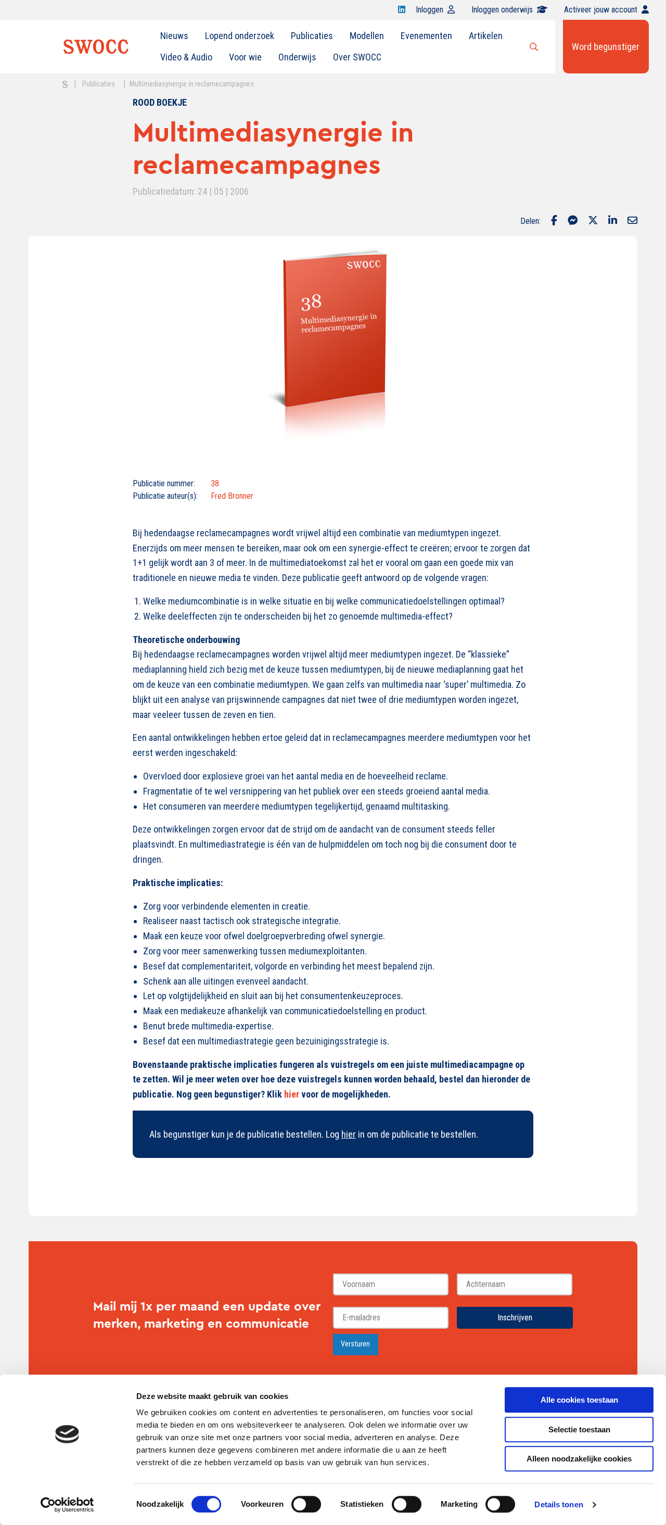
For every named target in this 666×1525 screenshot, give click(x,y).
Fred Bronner (232, 496)
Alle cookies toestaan (579, 1399)
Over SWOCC (357, 57)
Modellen (367, 35)
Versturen (355, 1344)
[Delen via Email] (632, 221)
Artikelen (486, 35)
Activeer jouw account (600, 10)
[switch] (306, 1504)
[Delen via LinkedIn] (612, 221)
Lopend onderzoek (239, 35)
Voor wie (245, 57)
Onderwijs (297, 57)
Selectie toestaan (579, 1429)
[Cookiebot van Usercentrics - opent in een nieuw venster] (67, 1505)
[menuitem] (174, 36)
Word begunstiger (605, 46)
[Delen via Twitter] (593, 221)
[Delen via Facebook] (554, 221)
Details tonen (558, 1504)
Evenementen (426, 35)
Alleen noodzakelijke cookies (579, 1458)
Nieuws (174, 35)
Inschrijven (514, 1317)
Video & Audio (186, 57)
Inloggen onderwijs (502, 10)
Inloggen (429, 10)
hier (348, 1134)
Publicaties (312, 35)
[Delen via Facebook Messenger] (573, 221)
